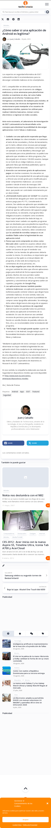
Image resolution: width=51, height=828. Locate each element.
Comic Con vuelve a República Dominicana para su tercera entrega (29, 672)
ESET (28, 391)
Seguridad (7, 395)
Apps (22, 391)
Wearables (17, 680)
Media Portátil (17, 537)
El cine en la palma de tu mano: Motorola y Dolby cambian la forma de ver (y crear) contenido (31, 658)
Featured (35, 391)
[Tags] (43, 633)
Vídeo (16, 695)
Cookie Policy (17, 825)
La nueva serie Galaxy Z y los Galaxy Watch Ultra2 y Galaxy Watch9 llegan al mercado (30, 685)
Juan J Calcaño (15, 39)
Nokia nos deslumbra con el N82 (22, 495)
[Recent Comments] (31, 633)
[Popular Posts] (20, 633)
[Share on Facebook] (8, 19)
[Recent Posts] (8, 633)
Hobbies (16, 668)
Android (15, 391)
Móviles (6, 25)
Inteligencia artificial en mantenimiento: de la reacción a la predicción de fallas (30, 645)
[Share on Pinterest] (13, 19)
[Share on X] (3, 19)
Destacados (22, 534)
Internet (42, 534)
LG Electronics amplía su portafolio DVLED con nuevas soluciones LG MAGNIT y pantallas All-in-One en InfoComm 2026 (28, 701)
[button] (47, 803)
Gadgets (33, 534)
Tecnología (17, 641)
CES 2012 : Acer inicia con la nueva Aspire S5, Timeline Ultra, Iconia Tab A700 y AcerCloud (25, 545)
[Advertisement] (20, 615)
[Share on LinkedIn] (18, 19)
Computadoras (9, 534)
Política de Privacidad (30, 825)
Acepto (25, 819)
